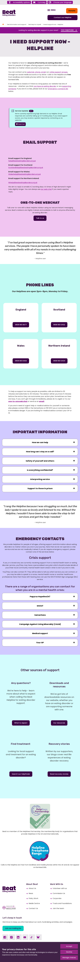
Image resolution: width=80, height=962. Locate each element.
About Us (32, 888)
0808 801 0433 (21, 361)
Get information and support (16, 24)
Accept (69, 946)
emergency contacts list (58, 89)
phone (37, 72)
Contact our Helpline (62, 17)
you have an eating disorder (45, 86)
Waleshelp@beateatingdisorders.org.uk (24, 174)
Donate (72, 10)
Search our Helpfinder (21, 774)
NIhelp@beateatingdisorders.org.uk (22, 182)
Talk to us (40, 218)
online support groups (58, 72)
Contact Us (33, 908)
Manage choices (69, 957)
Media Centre (34, 903)
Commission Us (59, 893)
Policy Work (33, 898)
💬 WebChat (20, 124)
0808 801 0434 (59, 361)
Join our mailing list (13, 928)
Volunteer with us (60, 888)
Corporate (57, 898)
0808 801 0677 (21, 324)
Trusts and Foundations (62, 903)
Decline (69, 952)
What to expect (20, 723)
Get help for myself (34, 24)
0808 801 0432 (59, 324)
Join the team (58, 908)
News (31, 893)
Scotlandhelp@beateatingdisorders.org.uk (25, 167)
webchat (30, 72)
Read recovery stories (59, 774)
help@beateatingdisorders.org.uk (22, 161)
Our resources (59, 723)
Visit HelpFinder (67, 30)
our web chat (46, 189)
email (43, 72)
